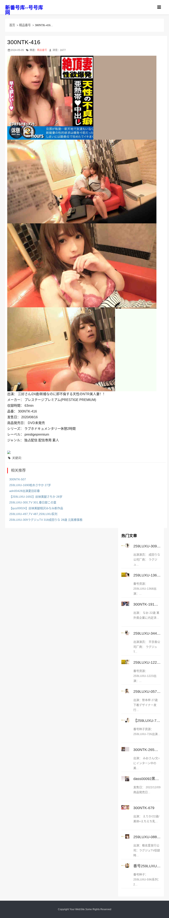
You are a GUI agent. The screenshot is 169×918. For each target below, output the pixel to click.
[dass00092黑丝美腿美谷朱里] (125, 778)
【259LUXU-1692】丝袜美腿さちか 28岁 (35, 496)
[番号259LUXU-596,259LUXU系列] (125, 865)
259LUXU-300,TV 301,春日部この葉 (32, 502)
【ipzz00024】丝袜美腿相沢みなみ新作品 (36, 508)
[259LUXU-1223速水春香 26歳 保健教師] (125, 662)
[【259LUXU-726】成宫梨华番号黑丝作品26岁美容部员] (125, 720)
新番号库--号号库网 (24, 10)
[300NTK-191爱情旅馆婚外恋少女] (125, 604)
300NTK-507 (17, 479)
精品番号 (25, 25)
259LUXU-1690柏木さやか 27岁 (30, 485)
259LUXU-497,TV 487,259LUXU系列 (33, 514)
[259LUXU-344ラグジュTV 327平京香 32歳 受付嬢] (125, 633)
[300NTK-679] (125, 807)
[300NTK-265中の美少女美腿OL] (125, 749)
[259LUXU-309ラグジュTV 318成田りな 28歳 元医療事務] (125, 545)
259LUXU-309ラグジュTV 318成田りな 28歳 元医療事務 (45, 519)
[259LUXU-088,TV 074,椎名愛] (125, 836)
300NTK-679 (143, 808)
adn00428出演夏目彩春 (24, 491)
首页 (12, 25)
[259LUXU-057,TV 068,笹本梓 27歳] (125, 691)
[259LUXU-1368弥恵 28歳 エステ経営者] (125, 575)
